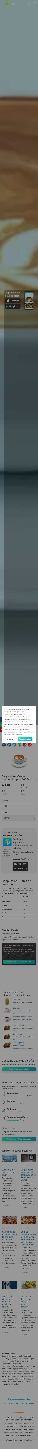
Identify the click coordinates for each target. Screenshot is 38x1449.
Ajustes (10, 739)
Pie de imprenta (17, 734)
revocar (10, 727)
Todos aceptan (25, 739)
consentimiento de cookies (12, 717)
